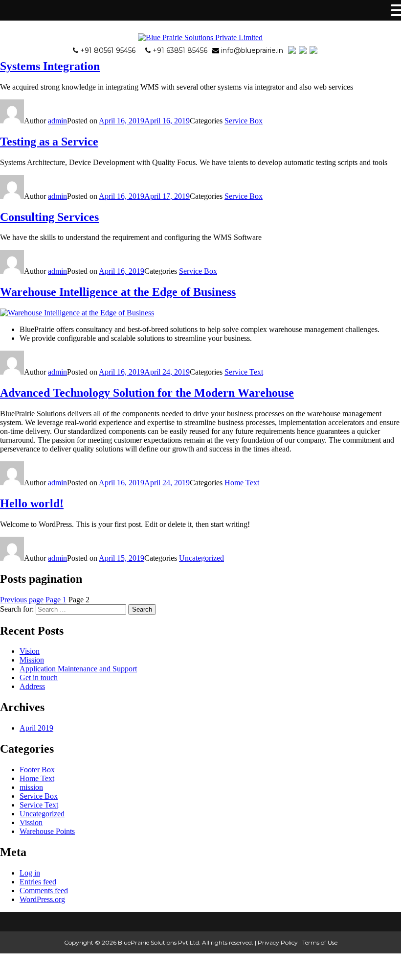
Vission (31, 822)
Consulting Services (49, 217)
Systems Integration (50, 66)
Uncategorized (201, 558)
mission (31, 787)
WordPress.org (42, 899)
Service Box (243, 121)
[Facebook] (292, 50)
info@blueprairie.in (252, 50)
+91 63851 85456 (180, 50)
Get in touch (39, 677)
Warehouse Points (47, 831)
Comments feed (44, 890)
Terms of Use (319, 942)
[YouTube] (303, 50)
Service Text (243, 372)
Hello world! (32, 503)
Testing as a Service (49, 141)
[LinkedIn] (314, 50)
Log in (30, 873)
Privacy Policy (278, 942)
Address (32, 686)
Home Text (241, 482)
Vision (30, 651)
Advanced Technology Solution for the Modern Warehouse (147, 392)
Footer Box (37, 769)
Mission (32, 660)
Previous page (22, 599)
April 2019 (36, 728)
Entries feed (38, 882)
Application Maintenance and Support (78, 669)
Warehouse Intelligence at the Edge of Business (118, 291)
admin (57, 121)
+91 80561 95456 (107, 50)
